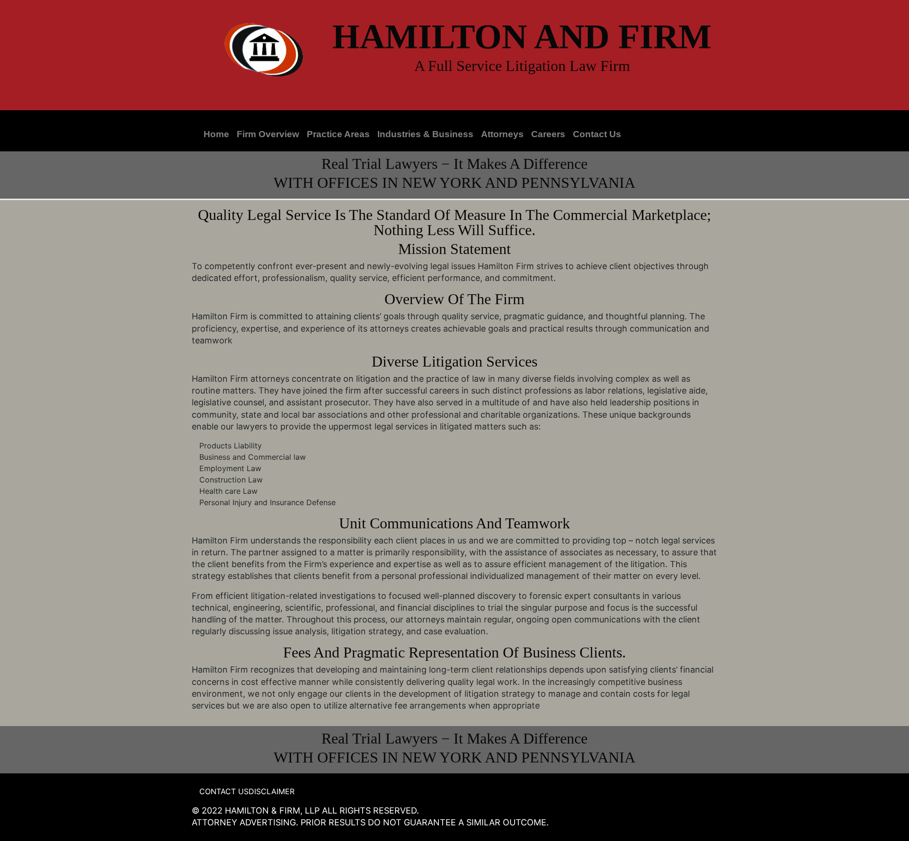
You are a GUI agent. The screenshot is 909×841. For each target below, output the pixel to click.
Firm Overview (268, 134)
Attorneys (502, 134)
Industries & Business (425, 134)
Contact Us (597, 134)
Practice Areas (338, 134)
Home (216, 134)
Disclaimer (271, 791)
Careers (548, 134)
